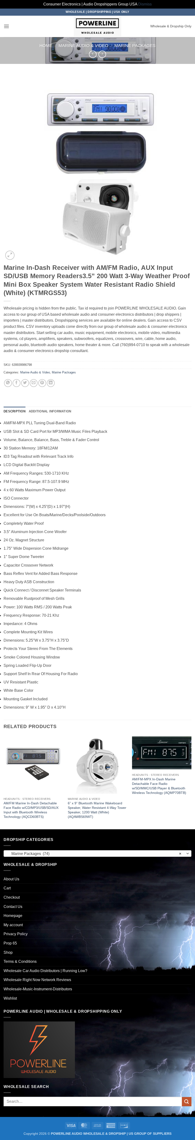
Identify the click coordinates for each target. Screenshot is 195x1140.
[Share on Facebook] (16, 383)
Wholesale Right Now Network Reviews (37, 980)
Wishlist (10, 998)
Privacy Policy (16, 934)
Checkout (12, 897)
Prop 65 (10, 943)
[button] (6, 26)
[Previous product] (102, 54)
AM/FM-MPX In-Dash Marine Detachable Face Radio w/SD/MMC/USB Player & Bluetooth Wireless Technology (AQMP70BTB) (159, 785)
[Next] (191, 782)
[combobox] (97, 853)
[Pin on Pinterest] (42, 383)
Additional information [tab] (50, 411)
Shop (8, 952)
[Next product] (92, 54)
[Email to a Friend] (34, 383)
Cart (7, 888)
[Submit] (186, 1101)
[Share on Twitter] (25, 383)
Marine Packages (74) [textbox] (95, 854)
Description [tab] (14, 411)
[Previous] (3, 782)
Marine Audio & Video (83, 45)
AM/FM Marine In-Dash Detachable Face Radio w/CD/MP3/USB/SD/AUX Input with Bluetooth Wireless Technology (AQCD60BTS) (31, 809)
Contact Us (13, 907)
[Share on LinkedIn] (51, 383)
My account (13, 925)
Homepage (13, 916)
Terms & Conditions (20, 961)
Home (45, 45)
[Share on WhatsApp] (8, 383)
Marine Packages (135, 45)
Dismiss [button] (145, 4)
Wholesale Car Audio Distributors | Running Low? (45, 971)
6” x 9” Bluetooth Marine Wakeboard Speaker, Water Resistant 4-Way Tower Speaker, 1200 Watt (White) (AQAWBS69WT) (97, 809)
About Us (11, 879)
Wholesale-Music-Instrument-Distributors (38, 989)
